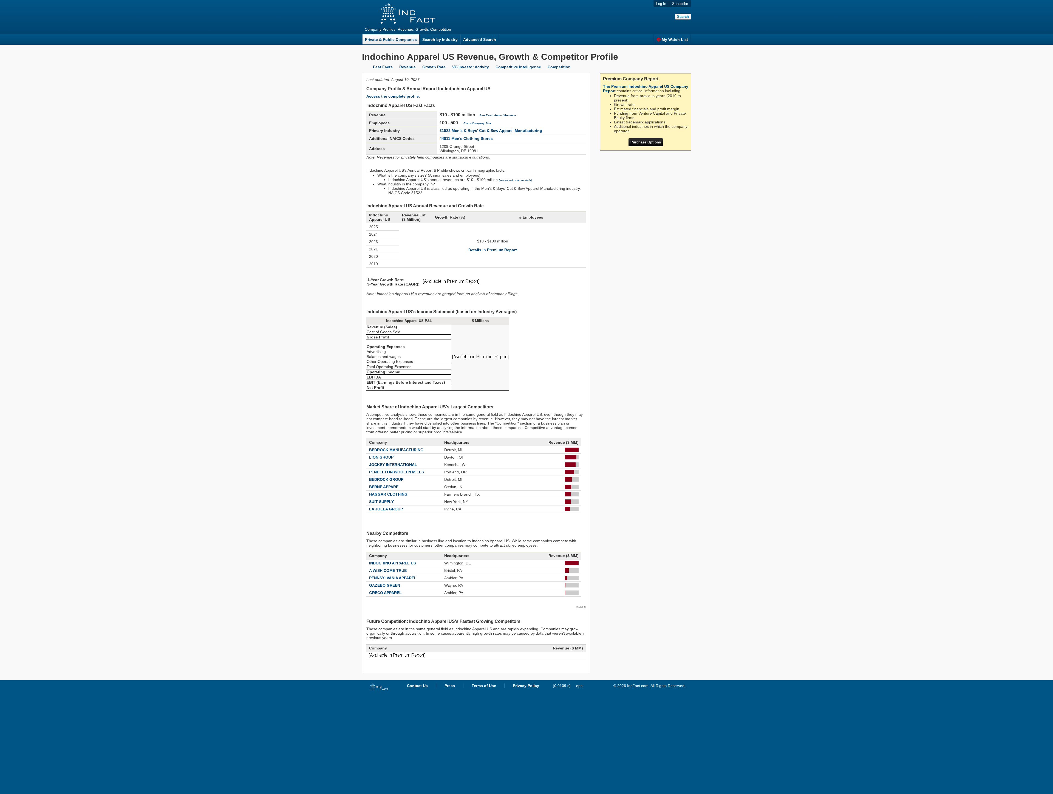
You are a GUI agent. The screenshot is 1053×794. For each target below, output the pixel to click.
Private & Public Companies (391, 39)
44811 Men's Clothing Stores (466, 138)
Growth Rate (434, 67)
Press (450, 685)
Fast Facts (383, 67)
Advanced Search (479, 39)
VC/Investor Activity (470, 67)
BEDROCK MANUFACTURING (396, 450)
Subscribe (680, 4)
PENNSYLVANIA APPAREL (393, 578)
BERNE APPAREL (385, 487)
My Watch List (675, 39)
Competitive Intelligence (518, 67)
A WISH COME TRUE (388, 570)
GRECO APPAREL (385, 592)
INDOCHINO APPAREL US (392, 563)
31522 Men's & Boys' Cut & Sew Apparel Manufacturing (491, 130)
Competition (559, 67)
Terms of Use (484, 685)
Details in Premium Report (492, 250)
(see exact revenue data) (515, 180)
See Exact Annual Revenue (498, 115)
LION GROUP (381, 457)
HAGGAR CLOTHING (388, 494)
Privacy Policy (526, 685)
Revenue (407, 67)
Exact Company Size (477, 123)
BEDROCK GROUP (386, 479)
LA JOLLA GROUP (386, 509)
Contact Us (417, 685)
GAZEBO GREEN (384, 585)
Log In (661, 4)
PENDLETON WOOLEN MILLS (396, 472)
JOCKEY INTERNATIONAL (393, 464)
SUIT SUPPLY (381, 501)
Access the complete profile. (393, 96)
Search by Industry (440, 39)
